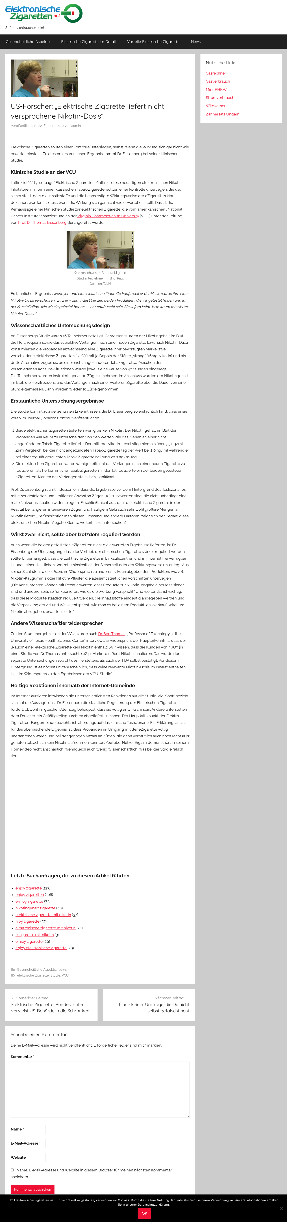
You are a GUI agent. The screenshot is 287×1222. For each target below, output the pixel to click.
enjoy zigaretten (29, 894)
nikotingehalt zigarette (35, 908)
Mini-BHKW (216, 89)
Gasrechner (216, 73)
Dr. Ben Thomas (111, 633)
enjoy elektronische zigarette (41, 948)
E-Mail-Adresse (26, 1143)
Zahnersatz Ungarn (222, 114)
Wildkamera (217, 106)
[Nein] (281, 1208)
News (196, 41)
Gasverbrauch (218, 81)
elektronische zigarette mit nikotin (45, 928)
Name (17, 1129)
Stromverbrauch (220, 97)
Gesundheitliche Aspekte (28, 41)
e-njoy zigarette (29, 901)
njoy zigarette (27, 921)
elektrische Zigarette (33, 975)
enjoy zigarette (28, 888)
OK (144, 1213)
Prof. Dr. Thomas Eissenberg (42, 222)
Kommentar (23, 1056)
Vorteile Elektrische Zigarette (153, 41)
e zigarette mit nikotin (34, 934)
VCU (65, 975)
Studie (55, 975)
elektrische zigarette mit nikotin (43, 915)
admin (76, 126)
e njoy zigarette (29, 941)
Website (18, 1157)
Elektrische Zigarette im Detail (88, 41)
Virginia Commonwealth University (108, 216)
